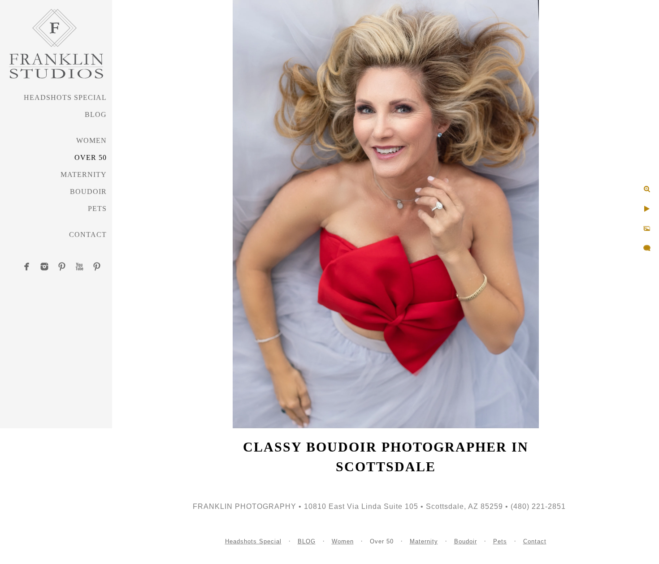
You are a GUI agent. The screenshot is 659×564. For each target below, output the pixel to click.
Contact (88, 234)
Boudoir (88, 191)
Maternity (84, 174)
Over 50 (90, 157)
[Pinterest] (61, 266)
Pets (97, 208)
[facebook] (27, 266)
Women (91, 140)
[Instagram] (44, 266)
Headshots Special (65, 97)
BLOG (96, 114)
